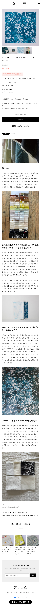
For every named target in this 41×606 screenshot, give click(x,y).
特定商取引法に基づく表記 (27, 592)
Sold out (20, 119)
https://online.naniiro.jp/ (10, 507)
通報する (14, 133)
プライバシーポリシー (12, 592)
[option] (20, 27)
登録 (33, 575)
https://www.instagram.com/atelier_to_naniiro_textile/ (20, 515)
